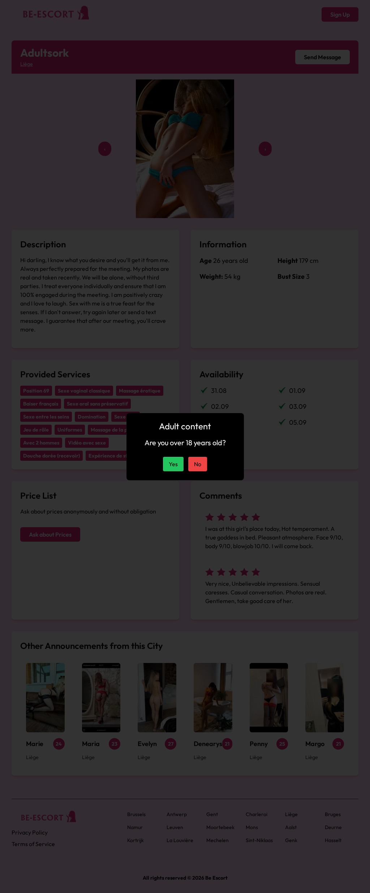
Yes (173, 464)
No (197, 464)
